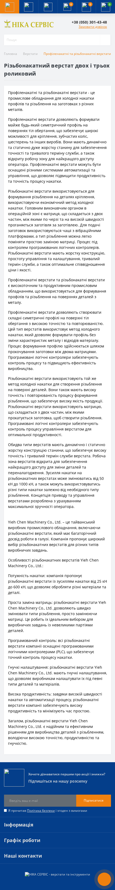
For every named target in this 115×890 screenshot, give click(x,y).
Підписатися (93, 800)
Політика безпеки (41, 810)
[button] (47, 6)
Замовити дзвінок (93, 26)
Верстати (30, 53)
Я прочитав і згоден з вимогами (47, 810)
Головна (10, 53)
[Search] (105, 40)
